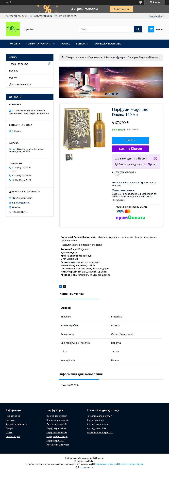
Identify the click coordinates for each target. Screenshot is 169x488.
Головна (14, 44)
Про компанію (13, 416)
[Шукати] (138, 29)
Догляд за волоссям (97, 424)
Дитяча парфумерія (57, 424)
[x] (64, 287)
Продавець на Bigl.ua (84, 461)
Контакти (82, 44)
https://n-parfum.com (22, 198)
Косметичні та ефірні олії (100, 432)
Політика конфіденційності (130, 464)
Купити (130, 140)
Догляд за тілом (95, 420)
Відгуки (13, 77)
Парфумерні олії (55, 440)
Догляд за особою (96, 428)
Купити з (124, 148)
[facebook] (60, 287)
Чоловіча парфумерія (58, 420)
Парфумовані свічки (57, 432)
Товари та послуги (38, 44)
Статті (9, 432)
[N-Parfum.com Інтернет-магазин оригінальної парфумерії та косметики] (13, 35)
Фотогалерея (13, 436)
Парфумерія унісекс (57, 428)
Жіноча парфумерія (114, 57)
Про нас (65, 44)
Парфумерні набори (57, 436)
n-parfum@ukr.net (20, 202)
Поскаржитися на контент (105, 464)
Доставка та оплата (107, 44)
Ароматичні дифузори (58, 445)
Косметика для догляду (99, 416)
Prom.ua (100, 458)
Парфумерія (95, 57)
